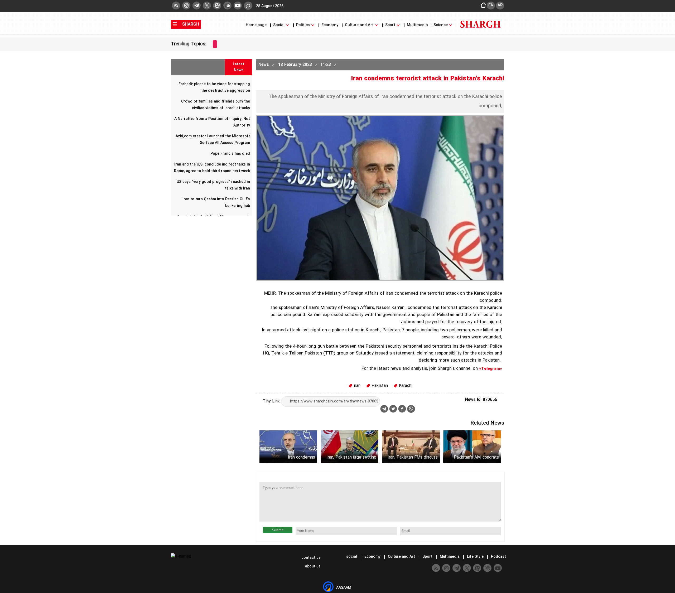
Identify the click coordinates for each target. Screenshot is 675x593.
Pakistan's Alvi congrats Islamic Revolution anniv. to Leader (473, 457)
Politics (303, 25)
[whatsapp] (411, 409)
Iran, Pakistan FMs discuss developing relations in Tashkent (413, 457)
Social (279, 25)
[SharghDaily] (480, 31)
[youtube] (238, 5)
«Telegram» (490, 369)
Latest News (238, 67)
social (351, 557)
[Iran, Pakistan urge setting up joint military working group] (349, 446)
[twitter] (207, 5)
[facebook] (402, 409)
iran (356, 385)
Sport (390, 25)
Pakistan (379, 385)
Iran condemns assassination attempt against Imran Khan (294, 457)
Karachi (405, 385)
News (264, 64)
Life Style (475, 557)
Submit (277, 530)
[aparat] (217, 5)
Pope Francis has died (230, 154)
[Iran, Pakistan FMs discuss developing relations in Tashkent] (411, 446)
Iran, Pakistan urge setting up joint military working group (351, 457)
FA (490, 5)
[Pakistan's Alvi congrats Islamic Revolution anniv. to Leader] (472, 446)
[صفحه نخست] (482, 5)
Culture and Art (359, 25)
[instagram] (186, 5)
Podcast (498, 557)
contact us (310, 558)
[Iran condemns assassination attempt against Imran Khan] (288, 446)
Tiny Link (272, 401)
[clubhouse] (227, 5)
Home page (257, 25)
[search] (248, 6)
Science (441, 25)
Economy (329, 25)
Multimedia (417, 25)
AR (500, 5)
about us (312, 566)
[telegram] (196, 5)
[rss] (176, 5)
